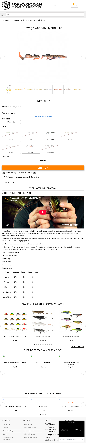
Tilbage (5, 20)
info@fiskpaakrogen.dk (53, 440)
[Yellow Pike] (68, 89)
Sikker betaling (8, 431)
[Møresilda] (43, 402)
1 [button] (34, 344)
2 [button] (36, 344)
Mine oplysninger (30, 434)
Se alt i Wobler (77, 346)
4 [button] (40, 344)
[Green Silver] (48, 89)
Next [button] (83, 326)
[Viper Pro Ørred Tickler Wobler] (15, 322)
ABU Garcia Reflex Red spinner (15, 406)
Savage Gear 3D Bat (43, 363)
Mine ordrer (28, 424)
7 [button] (45, 344)
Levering (5, 428)
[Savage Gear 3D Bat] (43, 358)
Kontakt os (6, 424)
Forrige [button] (2, 58)
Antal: (43, 160)
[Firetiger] (28, 89)
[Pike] (8, 89)
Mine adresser (29, 431)
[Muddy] (38, 89)
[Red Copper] (58, 89)
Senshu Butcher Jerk (71, 336)
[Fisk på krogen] (22, 5)
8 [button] (47, 344)
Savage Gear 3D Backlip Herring (15, 363)
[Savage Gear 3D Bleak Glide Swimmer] (71, 358)
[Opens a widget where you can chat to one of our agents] (71, 431)
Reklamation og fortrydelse (8, 438)
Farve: (4, 126)
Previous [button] (2, 326)
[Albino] (18, 89)
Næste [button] (83, 58)
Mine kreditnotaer (30, 428)
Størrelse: (6, 119)
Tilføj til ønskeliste (9, 183)
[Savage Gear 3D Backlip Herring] (15, 358)
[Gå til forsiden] (10, 20)
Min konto (26, 420)
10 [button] (51, 344)
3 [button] (38, 344)
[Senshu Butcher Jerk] (71, 322)
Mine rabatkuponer (30, 437)
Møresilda (43, 406)
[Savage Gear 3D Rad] (43, 322)
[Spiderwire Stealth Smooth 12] (71, 402)
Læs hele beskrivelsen (43, 116)
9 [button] (49, 344)
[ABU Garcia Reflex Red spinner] (15, 402)
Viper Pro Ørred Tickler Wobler (15, 336)
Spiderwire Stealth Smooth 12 (71, 406)
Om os (5, 434)
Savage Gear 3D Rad (43, 336)
